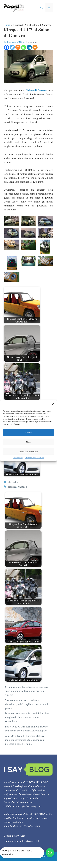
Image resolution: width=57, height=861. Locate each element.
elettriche (13, 482)
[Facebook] (6, 47)
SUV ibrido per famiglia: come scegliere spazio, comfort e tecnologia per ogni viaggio (26, 690)
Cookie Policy (18, 457)
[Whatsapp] (23, 47)
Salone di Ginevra (36, 90)
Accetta (28, 432)
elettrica (12, 486)
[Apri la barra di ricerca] (41, 7)
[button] (52, 404)
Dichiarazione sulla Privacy (34, 457)
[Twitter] (12, 47)
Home (7, 24)
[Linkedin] (29, 47)
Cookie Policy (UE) (14, 835)
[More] (35, 47)
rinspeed (22, 486)
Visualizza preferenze (28, 451)
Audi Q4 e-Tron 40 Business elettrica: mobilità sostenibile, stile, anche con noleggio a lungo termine (25, 739)
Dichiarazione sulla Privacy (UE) (21, 841)
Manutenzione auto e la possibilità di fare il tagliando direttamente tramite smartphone (27, 717)
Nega (28, 441)
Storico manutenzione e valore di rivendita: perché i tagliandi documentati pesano (26, 704)
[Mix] (17, 47)
